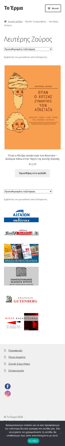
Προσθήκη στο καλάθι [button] (32, 173)
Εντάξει (33, 440)
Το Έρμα (13, 7)
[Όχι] (60, 433)
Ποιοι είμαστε (16, 357)
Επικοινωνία (16, 370)
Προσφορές (15, 350)
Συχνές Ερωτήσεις (19, 363)
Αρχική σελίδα (15, 21)
